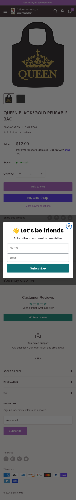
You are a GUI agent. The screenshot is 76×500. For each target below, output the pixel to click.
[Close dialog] (69, 226)
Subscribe (38, 268)
